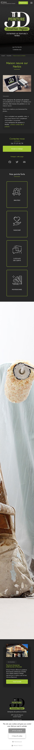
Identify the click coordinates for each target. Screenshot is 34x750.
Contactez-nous (17, 49)
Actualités (9, 55)
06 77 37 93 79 (17, 47)
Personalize (18, 742)
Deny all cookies (17, 736)
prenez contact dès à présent (14, 125)
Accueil (3, 55)
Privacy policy (17, 745)
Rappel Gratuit (23, 2)
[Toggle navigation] (31, 3)
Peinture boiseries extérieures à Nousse (14, 666)
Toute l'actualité (17, 682)
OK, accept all (18, 731)
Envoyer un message (17, 149)
